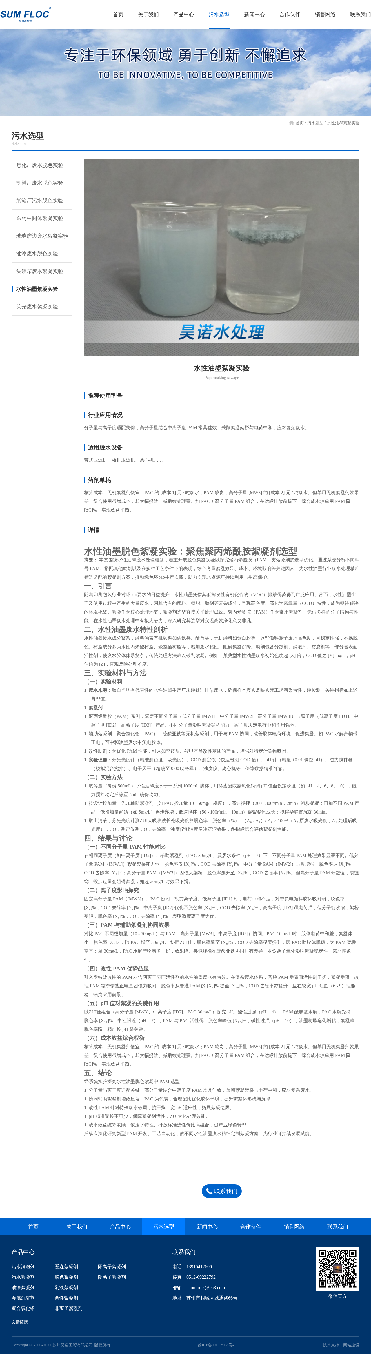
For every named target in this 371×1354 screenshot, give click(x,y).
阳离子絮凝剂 (112, 1266)
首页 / (301, 123)
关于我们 (148, 14)
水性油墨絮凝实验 (37, 289)
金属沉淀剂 (23, 1297)
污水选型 (219, 14)
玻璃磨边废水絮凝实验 (42, 236)
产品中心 (183, 14)
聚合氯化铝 (23, 1308)
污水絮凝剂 (23, 1277)
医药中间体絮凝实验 (39, 218)
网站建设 (351, 1345)
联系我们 (360, 14)
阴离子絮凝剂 (112, 1277)
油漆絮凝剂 (23, 1287)
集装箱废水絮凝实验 (39, 271)
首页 (118, 14)
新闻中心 (254, 14)
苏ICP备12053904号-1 (217, 1345)
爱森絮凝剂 (66, 1266)
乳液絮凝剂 (66, 1287)
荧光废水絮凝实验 (37, 307)
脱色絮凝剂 (66, 1277)
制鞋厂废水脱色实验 (39, 183)
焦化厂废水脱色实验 (39, 165)
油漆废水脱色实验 (37, 253)
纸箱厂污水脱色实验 (39, 200)
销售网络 (325, 14)
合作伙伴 (289, 14)
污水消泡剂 (23, 1266)
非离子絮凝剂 (69, 1308)
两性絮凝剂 (66, 1297)
